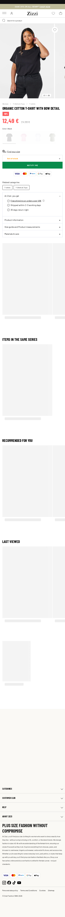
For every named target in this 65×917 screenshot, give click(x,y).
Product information (14, 220)
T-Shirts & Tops (19, 104)
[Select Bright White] (38, 137)
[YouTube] (19, 882)
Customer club (9, 798)
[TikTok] (14, 882)
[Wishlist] (55, 30)
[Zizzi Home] (32, 13)
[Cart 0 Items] (60, 13)
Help (4, 807)
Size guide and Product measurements (22, 226)
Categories (7, 788)
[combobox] (32, 21)
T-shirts (32, 104)
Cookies (42, 890)
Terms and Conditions (28, 890)
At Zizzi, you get (12, 195)
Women (5, 104)
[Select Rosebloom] (23, 137)
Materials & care (12, 233)
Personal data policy (10, 890)
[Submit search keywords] (3, 20)
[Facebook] (9, 882)
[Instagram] (4, 882)
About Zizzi (7, 816)
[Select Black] (9, 137)
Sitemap (51, 890)
